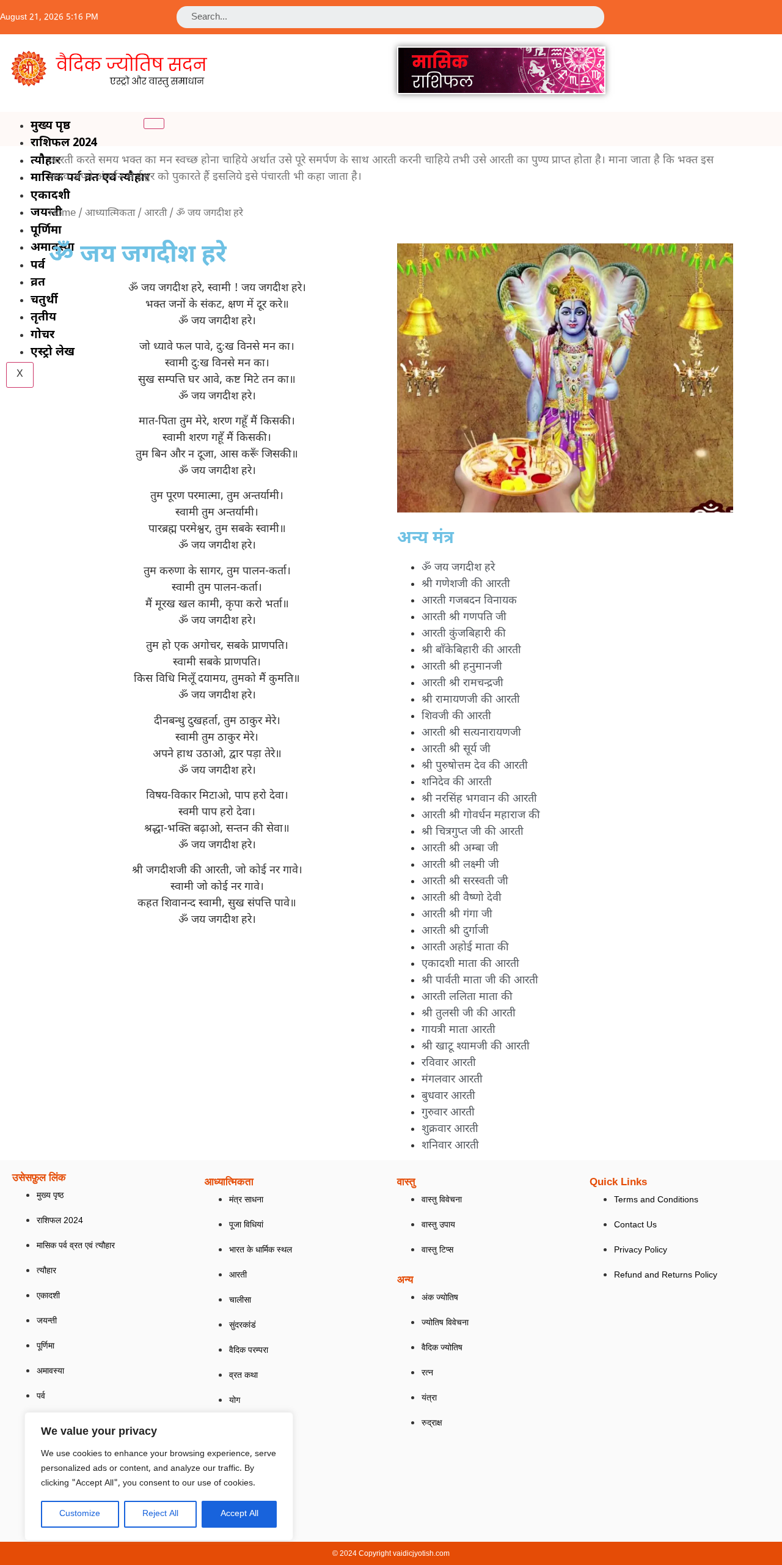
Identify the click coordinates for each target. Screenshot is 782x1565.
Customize (79, 1514)
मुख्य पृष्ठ (50, 126)
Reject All (160, 1514)
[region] (158, 1476)
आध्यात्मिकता (110, 213)
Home (62, 213)
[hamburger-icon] (154, 123)
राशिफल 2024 (64, 143)
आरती (155, 213)
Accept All (239, 1514)
